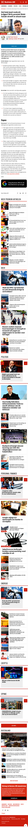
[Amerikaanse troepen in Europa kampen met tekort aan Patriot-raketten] (4, 612)
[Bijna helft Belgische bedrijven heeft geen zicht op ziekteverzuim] (4, 211)
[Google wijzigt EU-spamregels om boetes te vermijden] (14, 501)
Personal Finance (5, 248)
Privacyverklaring (6, 807)
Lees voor (14, 46)
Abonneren (4, 804)
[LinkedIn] (8, 810)
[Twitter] (5, 810)
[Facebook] (3, 810)
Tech (20, 6)
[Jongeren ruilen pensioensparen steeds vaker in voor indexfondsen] (4, 303)
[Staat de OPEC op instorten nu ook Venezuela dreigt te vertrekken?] (14, 271)
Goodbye (23, 819)
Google (3, 514)
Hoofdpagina (3, 8)
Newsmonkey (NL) (6, 819)
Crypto (3, 678)
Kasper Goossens (14, 37)
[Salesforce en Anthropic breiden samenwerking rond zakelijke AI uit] (14, 533)
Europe (3, 224)
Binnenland (4, 308)
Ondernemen (3, 6)
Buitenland (3, 34)
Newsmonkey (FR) (15, 819)
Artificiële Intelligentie (6, 546)
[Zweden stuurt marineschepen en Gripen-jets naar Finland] (4, 525)
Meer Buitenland (18, 780)
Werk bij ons (5, 806)
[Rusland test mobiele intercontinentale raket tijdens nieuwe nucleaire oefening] (4, 346)
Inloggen (10, 804)
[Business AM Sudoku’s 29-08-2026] (4, 573)
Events (22, 804)
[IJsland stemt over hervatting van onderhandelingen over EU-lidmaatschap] (4, 421)
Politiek (15, 6)
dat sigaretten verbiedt (13, 173)
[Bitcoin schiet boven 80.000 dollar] (12, 667)
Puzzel (3, 578)
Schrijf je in (14, 798)
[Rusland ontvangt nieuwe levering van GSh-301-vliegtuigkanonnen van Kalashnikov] (14, 430)
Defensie (3, 301)
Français (3, 813)
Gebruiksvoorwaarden (14, 806)
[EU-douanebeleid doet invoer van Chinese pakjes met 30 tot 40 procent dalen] (4, 218)
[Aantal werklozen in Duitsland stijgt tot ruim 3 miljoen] (4, 644)
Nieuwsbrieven (16, 804)
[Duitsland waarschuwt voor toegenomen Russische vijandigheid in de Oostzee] (4, 556)
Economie (10, 6)
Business (3, 216)
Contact (3, 823)
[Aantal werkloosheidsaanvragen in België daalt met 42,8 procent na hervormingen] (4, 242)
